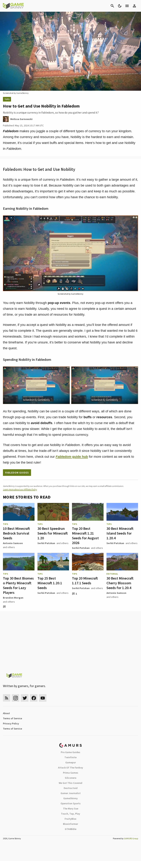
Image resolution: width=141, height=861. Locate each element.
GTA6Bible (70, 829)
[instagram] (15, 698)
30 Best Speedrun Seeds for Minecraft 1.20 (52, 533)
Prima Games (70, 772)
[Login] (134, 6)
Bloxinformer (70, 824)
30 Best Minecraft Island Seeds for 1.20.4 (119, 533)
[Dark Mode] (119, 6)
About (6, 713)
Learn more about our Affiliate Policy (20, 489)
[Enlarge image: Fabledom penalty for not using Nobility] (133, 371)
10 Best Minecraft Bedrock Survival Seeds (16, 533)
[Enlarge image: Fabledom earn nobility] (133, 220)
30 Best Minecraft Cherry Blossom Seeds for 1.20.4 (119, 583)
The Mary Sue (70, 808)
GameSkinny (70, 798)
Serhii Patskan (46, 543)
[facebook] (33, 698)
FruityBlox (70, 818)
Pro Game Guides (70, 752)
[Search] (112, 6)
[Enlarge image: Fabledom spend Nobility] (65, 371)
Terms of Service (12, 718)
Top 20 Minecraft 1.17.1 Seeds (85, 580)
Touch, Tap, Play (70, 813)
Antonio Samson (13, 543)
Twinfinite (70, 757)
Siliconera (70, 777)
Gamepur (70, 762)
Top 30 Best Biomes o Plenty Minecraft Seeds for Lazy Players (18, 585)
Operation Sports (71, 803)
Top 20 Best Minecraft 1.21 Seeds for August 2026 (85, 535)
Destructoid (70, 788)
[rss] (6, 698)
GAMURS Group (131, 838)
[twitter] (24, 698)
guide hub (72, 456)
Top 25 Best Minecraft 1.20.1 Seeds (49, 583)
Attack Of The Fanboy (70, 767)
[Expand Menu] (127, 6)
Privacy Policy (11, 723)
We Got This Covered (70, 783)
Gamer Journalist (71, 793)
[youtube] (43, 698)
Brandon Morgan (13, 597)
